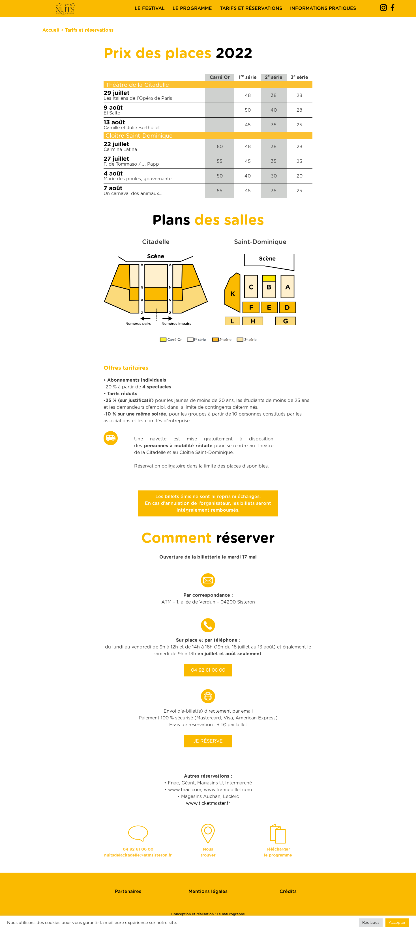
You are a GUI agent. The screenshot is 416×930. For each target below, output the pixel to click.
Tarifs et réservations (89, 30)
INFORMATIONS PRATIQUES (323, 8)
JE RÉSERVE (208, 741)
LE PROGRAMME (192, 8)
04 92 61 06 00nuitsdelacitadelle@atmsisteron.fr (138, 852)
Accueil (50, 30)
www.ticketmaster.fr (208, 803)
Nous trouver (208, 852)
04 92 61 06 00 (208, 670)
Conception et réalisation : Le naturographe (208, 914)
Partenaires (128, 891)
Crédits (288, 891)
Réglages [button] (370, 923)
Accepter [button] (397, 923)
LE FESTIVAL (150, 8)
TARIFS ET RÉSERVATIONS (251, 8)
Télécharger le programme (278, 852)
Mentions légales (208, 891)
